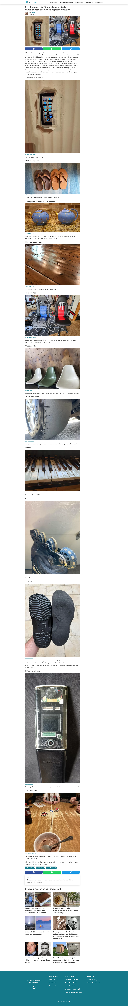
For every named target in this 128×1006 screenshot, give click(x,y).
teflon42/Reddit (28, 492)
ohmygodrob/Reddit (29, 441)
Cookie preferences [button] (93, 983)
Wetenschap (54, 2)
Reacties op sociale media (73, 992)
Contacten (53, 983)
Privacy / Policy (92, 980)
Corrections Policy (71, 983)
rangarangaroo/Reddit (29, 233)
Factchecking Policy (71, 980)
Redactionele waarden (72, 986)
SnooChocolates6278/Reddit (31, 853)
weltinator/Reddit (28, 390)
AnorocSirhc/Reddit (29, 658)
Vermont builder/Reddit (30, 286)
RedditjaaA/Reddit (29, 784)
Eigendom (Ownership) (72, 989)
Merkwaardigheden (66, 2)
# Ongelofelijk (40, 867)
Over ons (52, 980)
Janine (33, 12)
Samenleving (89, 2)
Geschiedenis (99, 2)
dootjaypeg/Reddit (29, 194)
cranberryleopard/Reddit (30, 337)
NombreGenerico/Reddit (30, 154)
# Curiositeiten (30, 867)
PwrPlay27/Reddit (28, 575)
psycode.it (52, 986)
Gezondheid (79, 2)
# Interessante (51, 867)
